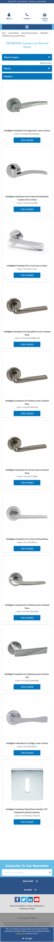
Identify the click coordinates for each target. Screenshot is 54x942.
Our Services (22, 1)
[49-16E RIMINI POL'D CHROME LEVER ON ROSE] (27, 717)
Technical (32, 1)
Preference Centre (27, 909)
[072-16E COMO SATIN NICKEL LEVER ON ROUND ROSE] (27, 306)
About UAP (12, 1)
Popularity (8, 76)
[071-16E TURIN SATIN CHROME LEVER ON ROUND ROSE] (27, 579)
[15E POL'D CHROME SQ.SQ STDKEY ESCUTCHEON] (27, 783)
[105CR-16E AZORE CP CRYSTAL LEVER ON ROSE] (27, 171)
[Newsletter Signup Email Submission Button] (50, 872)
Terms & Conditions (18, 906)
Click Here (20, 933)
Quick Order (41, 1)
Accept (28, 938)
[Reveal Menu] (27, 27)
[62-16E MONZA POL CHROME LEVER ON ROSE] (27, 648)
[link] (17, 899)
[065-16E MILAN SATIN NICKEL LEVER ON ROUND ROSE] (27, 513)
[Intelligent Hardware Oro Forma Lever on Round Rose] (27, 444)
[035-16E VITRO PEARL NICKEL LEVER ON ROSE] (27, 105)
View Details (27, 140)
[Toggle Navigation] (27, 26)
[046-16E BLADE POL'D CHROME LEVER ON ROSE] (27, 240)
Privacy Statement (35, 906)
